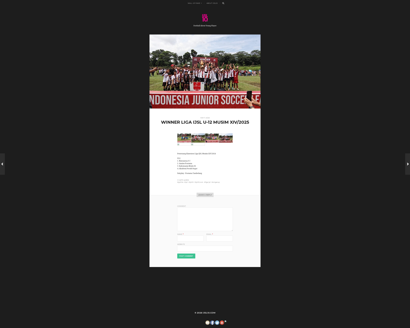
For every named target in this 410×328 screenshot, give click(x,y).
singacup (216, 182)
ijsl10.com (199, 182)
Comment (181, 206)
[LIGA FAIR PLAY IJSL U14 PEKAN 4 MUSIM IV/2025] (2, 164)
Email (209, 234)
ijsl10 (192, 182)
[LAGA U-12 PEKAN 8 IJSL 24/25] (407, 164)
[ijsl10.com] (205, 18)
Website (181, 244)
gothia (180, 182)
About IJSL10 (212, 3)
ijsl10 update (184, 180)
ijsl (186, 182)
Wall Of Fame (194, 3)
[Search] (223, 3)
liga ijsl (208, 182)
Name (180, 234)
